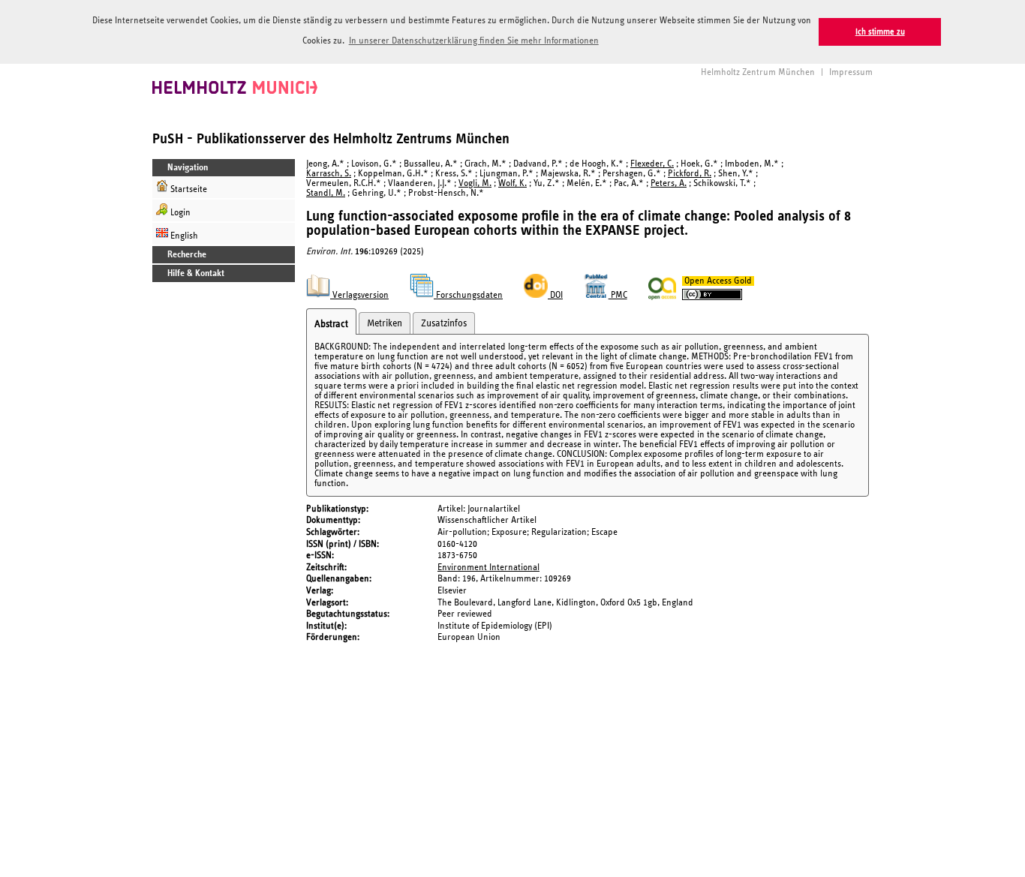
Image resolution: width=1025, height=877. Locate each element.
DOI (555, 295)
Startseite (187, 189)
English (183, 236)
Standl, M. (325, 193)
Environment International (488, 567)
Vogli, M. (474, 183)
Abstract (331, 324)
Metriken (384, 323)
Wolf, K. (512, 183)
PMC (618, 295)
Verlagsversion (359, 295)
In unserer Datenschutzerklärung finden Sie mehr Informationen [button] (474, 41)
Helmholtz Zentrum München (758, 72)
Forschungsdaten (468, 295)
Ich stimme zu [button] (880, 32)
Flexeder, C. (652, 164)
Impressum (851, 72)
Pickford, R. (689, 174)
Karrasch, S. (328, 174)
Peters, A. (669, 183)
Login (179, 213)
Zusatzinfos (444, 323)
